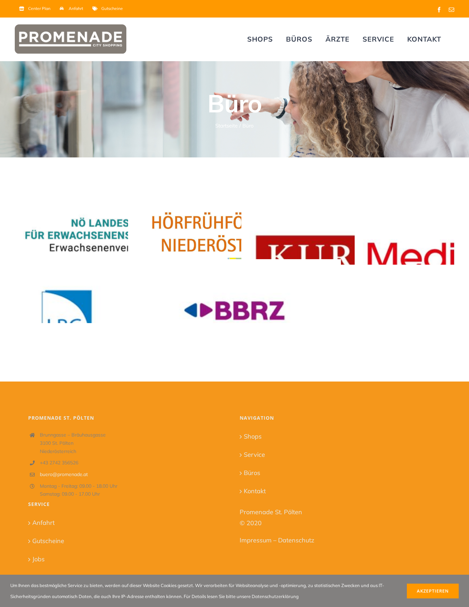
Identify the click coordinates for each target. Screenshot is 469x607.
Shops (253, 436)
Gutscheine (48, 541)
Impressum (256, 540)
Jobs (38, 559)
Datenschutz (296, 540)
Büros (252, 473)
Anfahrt (43, 523)
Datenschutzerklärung (275, 596)
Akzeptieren (433, 591)
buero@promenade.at (64, 474)
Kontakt (255, 491)
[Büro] (121, 226)
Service (254, 455)
